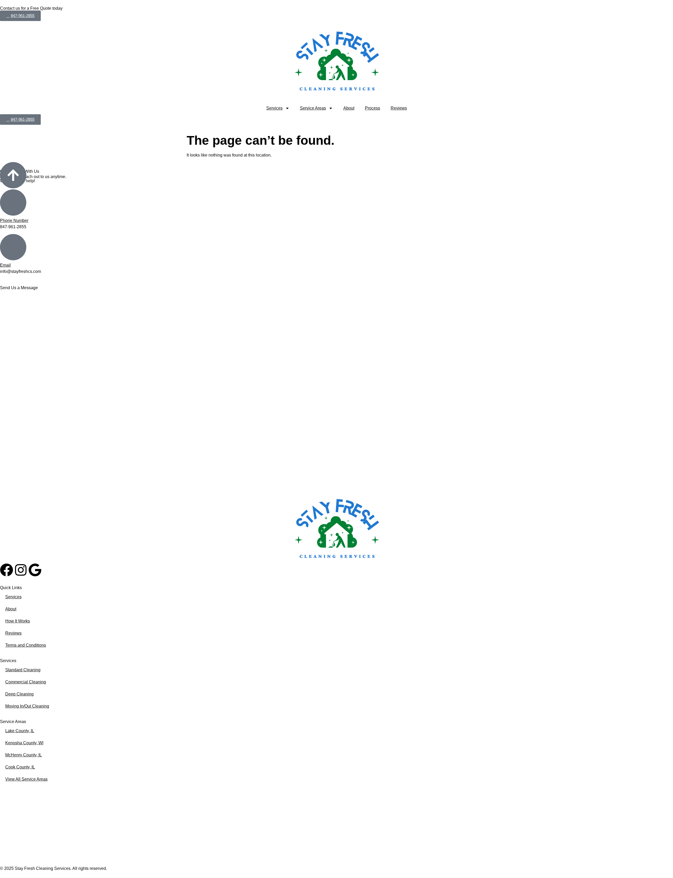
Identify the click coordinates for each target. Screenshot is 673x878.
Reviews (399, 108)
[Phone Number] (13, 202)
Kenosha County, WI (24, 743)
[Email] (13, 247)
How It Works (17, 621)
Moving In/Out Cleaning (27, 706)
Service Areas (313, 108)
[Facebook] (6, 569)
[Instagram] (20, 569)
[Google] (35, 569)
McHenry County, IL (23, 755)
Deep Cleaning (19, 694)
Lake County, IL (19, 731)
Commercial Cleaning (25, 682)
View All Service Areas (26, 779)
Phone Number (14, 220)
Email (5, 265)
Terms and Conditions (25, 645)
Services (274, 108)
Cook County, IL (20, 767)
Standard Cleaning (22, 670)
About (348, 108)
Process (372, 108)
